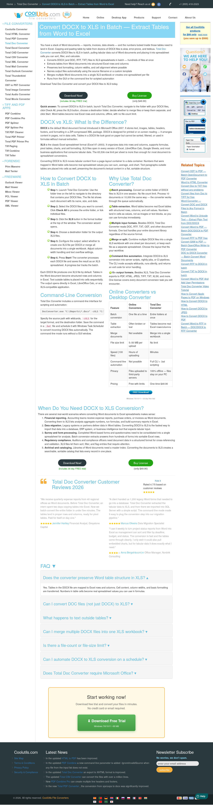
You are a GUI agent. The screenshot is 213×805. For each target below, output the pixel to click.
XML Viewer (11, 205)
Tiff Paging (11, 146)
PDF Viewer (11, 201)
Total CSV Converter (16, 57)
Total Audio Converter (17, 94)
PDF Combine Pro (15, 118)
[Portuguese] (101, 798)
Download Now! (73, 95)
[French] (135, 798)
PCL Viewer (11, 196)
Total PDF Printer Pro (17, 141)
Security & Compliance (26, 772)
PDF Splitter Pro (14, 127)
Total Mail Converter (16, 66)
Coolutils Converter (16, 29)
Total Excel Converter (17, 47)
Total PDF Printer (14, 136)
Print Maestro (12, 166)
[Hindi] (146, 798)
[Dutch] (112, 798)
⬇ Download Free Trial (106, 723)
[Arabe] (106, 802)
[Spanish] (95, 798)
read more (202, 34)
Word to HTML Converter (194, 182)
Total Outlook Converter (18, 71)
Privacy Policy (21, 767)
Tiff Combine (12, 150)
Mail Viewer (11, 187)
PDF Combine (13, 113)
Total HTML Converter (17, 34)
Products (139, 17)
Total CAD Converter (16, 52)
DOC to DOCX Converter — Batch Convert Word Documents (194, 256)
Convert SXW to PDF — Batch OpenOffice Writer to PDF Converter (195, 245)
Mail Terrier (11, 171)
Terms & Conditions (24, 763)
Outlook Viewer (13, 182)
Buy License (139, 95)
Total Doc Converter (27, 4)
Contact (172, 17)
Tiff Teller (10, 155)
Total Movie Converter (17, 99)
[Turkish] (140, 798)
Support (156, 17)
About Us (190, 17)
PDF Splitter (12, 122)
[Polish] (129, 798)
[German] (106, 798)
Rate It (158, 480)
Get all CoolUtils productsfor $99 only (194, 30)
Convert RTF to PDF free (194, 238)
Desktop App (119, 17)
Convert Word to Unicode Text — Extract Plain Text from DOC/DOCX (194, 219)
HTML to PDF (69, 758)
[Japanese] (112, 802)
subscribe (164, 769)
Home (10, 4)
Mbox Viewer (12, 191)
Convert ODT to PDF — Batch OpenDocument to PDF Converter (194, 174)
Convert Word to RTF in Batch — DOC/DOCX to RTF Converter (193, 327)
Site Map (18, 758)
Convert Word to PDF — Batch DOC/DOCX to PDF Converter (194, 230)
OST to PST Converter (17, 85)
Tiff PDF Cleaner (14, 132)
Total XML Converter (16, 61)
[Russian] (123, 798)
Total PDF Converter (16, 38)
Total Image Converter (17, 89)
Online (100, 17)
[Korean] (95, 802)
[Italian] (118, 798)
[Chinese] (101, 802)
